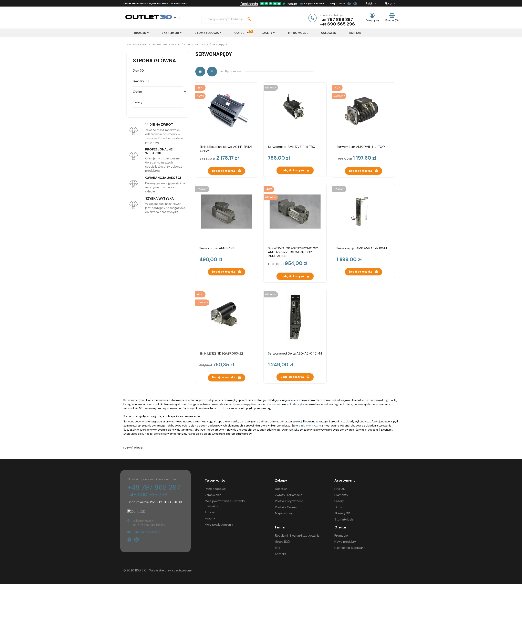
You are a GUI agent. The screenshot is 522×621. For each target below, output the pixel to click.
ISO (277, 548)
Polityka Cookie (286, 507)
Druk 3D (138, 71)
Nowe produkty (345, 542)
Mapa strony (284, 513)
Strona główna (154, 60)
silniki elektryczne (310, 425)
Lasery (137, 102)
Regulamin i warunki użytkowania (297, 536)
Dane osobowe (215, 489)
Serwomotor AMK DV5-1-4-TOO (360, 147)
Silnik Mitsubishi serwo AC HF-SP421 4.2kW (225, 149)
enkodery (293, 404)
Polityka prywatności (289, 501)
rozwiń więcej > (134, 447)
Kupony (210, 518)
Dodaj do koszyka (224, 170)
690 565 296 (341, 24)
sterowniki (274, 404)
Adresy (210, 512)
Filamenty (341, 495)
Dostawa (281, 489)
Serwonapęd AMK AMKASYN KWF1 (361, 248)
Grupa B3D (282, 542)
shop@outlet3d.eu (314, 3)
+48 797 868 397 (153, 487)
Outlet (137, 92)
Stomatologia (344, 519)
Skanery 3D (141, 81)
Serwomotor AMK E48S (216, 248)
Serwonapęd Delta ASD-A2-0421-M (295, 353)
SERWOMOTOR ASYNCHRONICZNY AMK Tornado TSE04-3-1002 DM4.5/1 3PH (293, 252)
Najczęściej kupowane (349, 548)
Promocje (341, 536)
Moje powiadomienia (219, 525)
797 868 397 (340, 19)
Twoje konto (215, 480)
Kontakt (280, 554)
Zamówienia (213, 495)
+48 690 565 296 (147, 495)
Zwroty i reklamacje (288, 495)
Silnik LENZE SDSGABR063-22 (221, 353)
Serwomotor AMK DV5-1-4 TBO (291, 147)
